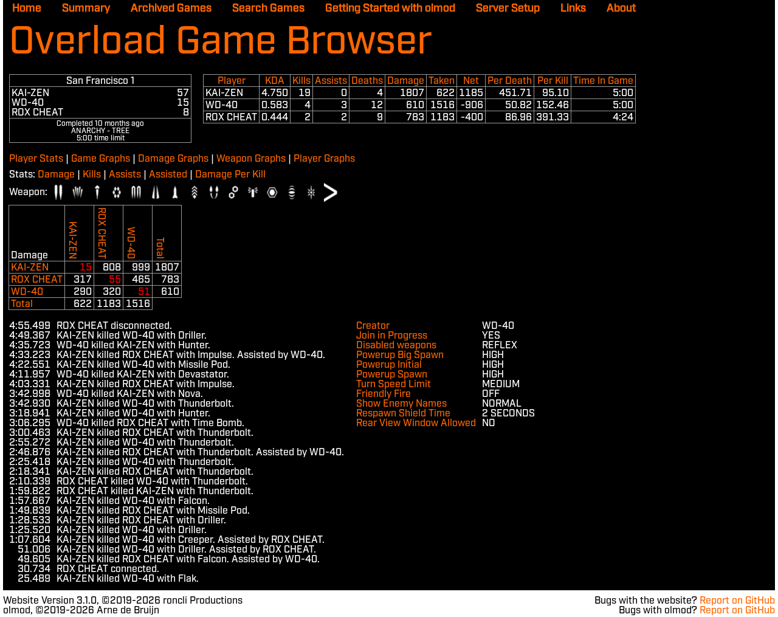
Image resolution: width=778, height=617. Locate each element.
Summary (86, 8)
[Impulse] (58, 192)
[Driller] (97, 192)
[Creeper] (233, 192)
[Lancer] (155, 192)
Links (573, 8)
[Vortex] (311, 192)
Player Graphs (324, 159)
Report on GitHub (737, 601)
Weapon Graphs (251, 159)
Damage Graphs (173, 159)
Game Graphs (100, 159)
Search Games (268, 8)
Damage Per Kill (230, 174)
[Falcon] (175, 192)
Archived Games (171, 8)
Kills (92, 174)
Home (26, 8)
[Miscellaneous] (330, 192)
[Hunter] (213, 192)
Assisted (168, 174)
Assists (125, 174)
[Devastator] (272, 192)
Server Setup (508, 8)
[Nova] (252, 192)
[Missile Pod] (194, 192)
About (621, 8)
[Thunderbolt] (136, 192)
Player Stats (36, 159)
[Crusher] (77, 192)
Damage (56, 174)
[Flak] (116, 192)
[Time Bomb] (291, 192)
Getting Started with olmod (390, 8)
